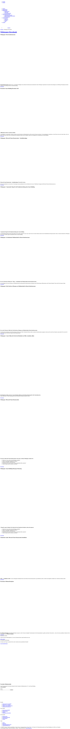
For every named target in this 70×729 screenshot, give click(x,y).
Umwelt (3, 719)
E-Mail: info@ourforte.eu (6, 706)
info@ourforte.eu (29, 728)
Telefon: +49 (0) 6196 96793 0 (7, 705)
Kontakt (3, 1)
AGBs (3, 722)
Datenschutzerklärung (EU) (6, 724)
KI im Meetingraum (8, 13)
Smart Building (4, 9)
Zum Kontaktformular (4, 643)
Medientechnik (4, 10)
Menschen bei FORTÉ (6, 710)
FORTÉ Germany (5, 17)
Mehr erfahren (2, 639)
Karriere (3, 2)
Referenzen (6, 19)
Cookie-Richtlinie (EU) (6, 725)
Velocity (3, 8)
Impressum (4, 723)
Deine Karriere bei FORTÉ (6, 703)
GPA (5, 21)
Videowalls (6, 12)
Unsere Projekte (5, 711)
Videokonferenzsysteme (6, 14)
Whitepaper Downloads (8, 32)
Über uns (6, 18)
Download (2, 86)
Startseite (1, 29)
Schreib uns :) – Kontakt (6, 704)
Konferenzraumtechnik (6, 717)
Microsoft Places (7, 16)
